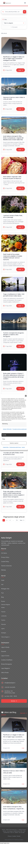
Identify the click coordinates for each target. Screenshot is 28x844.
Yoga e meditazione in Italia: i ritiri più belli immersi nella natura (13, 295)
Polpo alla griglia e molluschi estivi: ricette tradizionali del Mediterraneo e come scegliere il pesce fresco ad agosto (13, 494)
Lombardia (3, 616)
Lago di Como (5, 655)
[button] (26, 396)
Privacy (9, 836)
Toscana (3, 611)
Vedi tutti (22, 713)
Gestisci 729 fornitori (7, 429)
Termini (18, 836)
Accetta (4, 434)
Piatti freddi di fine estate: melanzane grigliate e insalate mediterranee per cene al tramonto (12, 257)
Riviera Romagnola (6, 664)
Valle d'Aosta (5, 672)
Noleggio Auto (5, 588)
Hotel (2, 580)
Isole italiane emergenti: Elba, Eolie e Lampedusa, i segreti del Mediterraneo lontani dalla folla (13, 137)
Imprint (23, 447)
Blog (2, 597)
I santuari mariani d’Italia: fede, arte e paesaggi (13, 216)
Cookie (14, 836)
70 (16, 520)
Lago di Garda (5, 647)
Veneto (3, 607)
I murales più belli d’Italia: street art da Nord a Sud (13, 453)
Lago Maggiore (5, 668)
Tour (2, 593)
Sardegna (3, 632)
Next (21, 520)
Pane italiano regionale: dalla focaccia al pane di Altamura (12, 177)
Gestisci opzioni (14, 443)
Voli (2, 584)
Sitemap (3, 570)
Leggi (23, 748)
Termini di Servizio (6, 565)
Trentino (3, 620)
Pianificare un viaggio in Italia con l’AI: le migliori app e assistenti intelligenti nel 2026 (13, 58)
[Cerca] (24, 11)
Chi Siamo (4, 553)
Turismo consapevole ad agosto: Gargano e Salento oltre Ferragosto (13, 334)
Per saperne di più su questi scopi (19, 429)
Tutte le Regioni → (5, 637)
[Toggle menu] (25, 3)
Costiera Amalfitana (6, 660)
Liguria (2, 628)
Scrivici (13, 701)
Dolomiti (3, 651)
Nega (3, 439)
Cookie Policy (6, 447)
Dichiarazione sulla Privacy (15, 447)
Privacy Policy (5, 557)
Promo (3, 601)
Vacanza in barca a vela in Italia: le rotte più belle (14, 98)
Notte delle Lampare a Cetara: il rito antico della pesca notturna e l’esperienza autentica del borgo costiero (13, 376)
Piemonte (3, 624)
